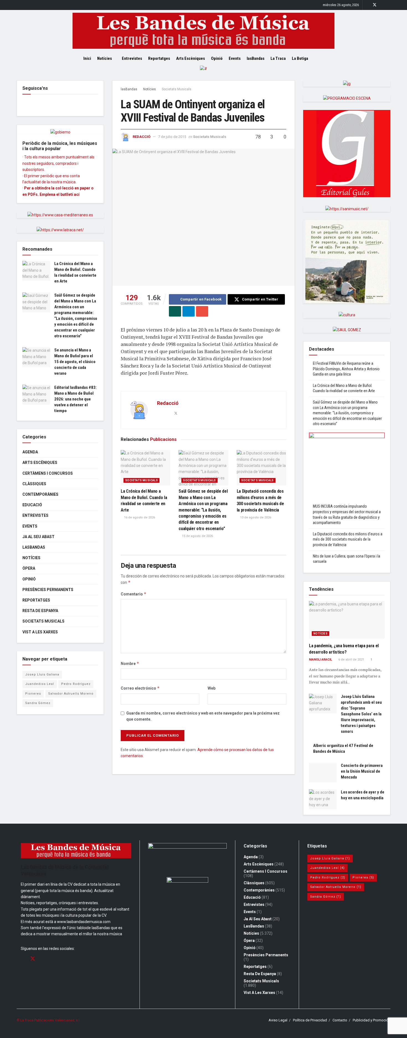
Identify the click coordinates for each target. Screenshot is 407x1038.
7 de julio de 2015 (172, 137)
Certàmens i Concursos (47, 473)
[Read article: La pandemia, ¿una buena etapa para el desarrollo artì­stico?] (347, 620)
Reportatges (159, 58)
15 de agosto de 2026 (197, 536)
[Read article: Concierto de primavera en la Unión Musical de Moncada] (323, 773)
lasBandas (255, 58)
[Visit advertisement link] (203, 72)
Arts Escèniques (190, 58)
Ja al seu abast (38, 537)
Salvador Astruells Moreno (71, 693)
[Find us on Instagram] (381, 5)
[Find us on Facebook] (367, 5)
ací (76, 194)
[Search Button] (322, 58)
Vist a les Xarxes (40, 632)
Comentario (133, 594)
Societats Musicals (176, 89)
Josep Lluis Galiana (42, 674)
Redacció (141, 137)
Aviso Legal (278, 1020)
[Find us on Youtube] (388, 5)
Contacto (340, 1020)
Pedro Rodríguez (76, 684)
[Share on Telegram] (188, 311)
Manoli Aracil (320, 659)
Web (211, 688)
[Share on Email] (202, 311)
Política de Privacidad (310, 1020)
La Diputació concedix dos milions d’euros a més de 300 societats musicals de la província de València (347, 539)
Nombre (130, 663)
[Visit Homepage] (203, 31)
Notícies (104, 58)
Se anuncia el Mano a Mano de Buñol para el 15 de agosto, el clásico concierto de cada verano (75, 362)
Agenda (30, 452)
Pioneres (33, 693)
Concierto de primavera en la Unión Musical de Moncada (362, 771)
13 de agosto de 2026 (255, 517)
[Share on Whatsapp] (175, 311)
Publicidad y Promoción (371, 1020)
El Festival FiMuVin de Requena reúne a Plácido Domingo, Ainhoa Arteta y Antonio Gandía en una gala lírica (346, 368)
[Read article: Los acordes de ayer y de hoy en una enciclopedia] (323, 799)
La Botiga (300, 58)
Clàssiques (34, 484)
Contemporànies (40, 494)
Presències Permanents (47, 589)
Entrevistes (132, 58)
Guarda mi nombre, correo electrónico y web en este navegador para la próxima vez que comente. (203, 716)
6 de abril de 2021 (351, 659)
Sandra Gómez (37, 703)
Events (235, 58)
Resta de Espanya (40, 610)
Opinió (217, 58)
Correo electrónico (140, 688)
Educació (32, 505)
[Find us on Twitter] (375, 5)
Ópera (28, 568)
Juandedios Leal (39, 684)
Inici (87, 58)
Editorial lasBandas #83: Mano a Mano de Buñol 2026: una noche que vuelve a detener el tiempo (75, 399)
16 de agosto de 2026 (139, 517)
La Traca (278, 58)
